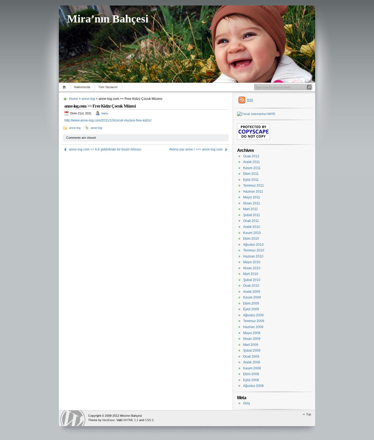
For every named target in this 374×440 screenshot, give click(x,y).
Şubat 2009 (251, 350)
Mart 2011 (250, 209)
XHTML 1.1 (130, 420)
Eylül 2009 (251, 309)
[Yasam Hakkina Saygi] (256, 113)
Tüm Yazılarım (107, 87)
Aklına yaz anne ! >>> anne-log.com (196, 149)
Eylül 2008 (251, 380)
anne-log (88, 99)
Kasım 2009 (252, 297)
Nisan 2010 (251, 268)
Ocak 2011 (251, 221)
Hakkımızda (82, 87)
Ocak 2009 (251, 356)
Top (308, 414)
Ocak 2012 (251, 156)
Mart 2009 (250, 345)
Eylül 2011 (251, 180)
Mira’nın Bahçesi (107, 19)
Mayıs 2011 (251, 197)
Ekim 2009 (251, 303)
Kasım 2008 (252, 368)
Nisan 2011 (251, 203)
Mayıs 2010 (251, 262)
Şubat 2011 (251, 215)
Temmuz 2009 (253, 321)
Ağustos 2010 (253, 245)
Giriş (246, 403)
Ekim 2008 (251, 374)
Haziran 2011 (253, 191)
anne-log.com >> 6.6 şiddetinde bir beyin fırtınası (105, 149)
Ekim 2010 (251, 239)
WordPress (72, 418)
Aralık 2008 (251, 362)
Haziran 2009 (253, 327)
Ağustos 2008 (253, 386)
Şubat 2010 (251, 280)
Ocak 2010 (251, 286)
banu (105, 113)
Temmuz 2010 (253, 250)
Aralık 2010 (251, 227)
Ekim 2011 (251, 174)
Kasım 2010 (252, 233)
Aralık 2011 (251, 162)
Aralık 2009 (251, 292)
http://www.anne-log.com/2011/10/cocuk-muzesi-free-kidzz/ (107, 120)
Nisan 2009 (251, 339)
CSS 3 (149, 420)
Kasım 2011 (252, 168)
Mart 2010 (250, 274)
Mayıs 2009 (251, 333)
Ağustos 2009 (253, 315)
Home (65, 87)
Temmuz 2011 (253, 185)
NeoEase (108, 420)
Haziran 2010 (253, 256)
